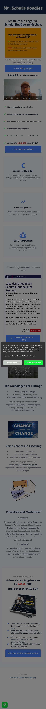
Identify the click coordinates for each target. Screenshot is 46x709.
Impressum (14, 678)
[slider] (11, 90)
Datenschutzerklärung (27, 678)
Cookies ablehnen (12, 362)
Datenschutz (16, 356)
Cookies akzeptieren (33, 362)
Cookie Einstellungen (28, 356)
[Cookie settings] (5, 705)
